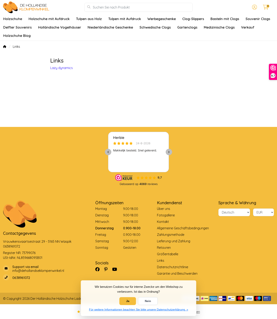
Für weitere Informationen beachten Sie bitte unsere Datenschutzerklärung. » (138, 309)
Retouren (164, 248)
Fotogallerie (166, 215)
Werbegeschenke (161, 19)
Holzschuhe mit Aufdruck (49, 19)
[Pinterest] (107, 269)
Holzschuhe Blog (17, 35)
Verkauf (247, 27)
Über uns (163, 209)
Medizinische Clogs (219, 27)
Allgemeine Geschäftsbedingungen (183, 228)
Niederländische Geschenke (110, 27)
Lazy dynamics (61, 68)
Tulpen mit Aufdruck (124, 19)
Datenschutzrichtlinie (172, 267)
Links (160, 260)
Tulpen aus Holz (89, 19)
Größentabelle (167, 254)
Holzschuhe (12, 19)
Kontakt (163, 222)
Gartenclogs (187, 27)
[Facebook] (99, 269)
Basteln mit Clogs (224, 19)
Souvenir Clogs (258, 19)
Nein (148, 301)
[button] (254, 7)
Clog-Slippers (193, 19)
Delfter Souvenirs (17, 27)
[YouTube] (116, 269)
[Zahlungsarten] (204, 298)
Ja (127, 301)
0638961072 (11, 246)
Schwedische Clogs (155, 27)
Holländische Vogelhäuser (59, 27)
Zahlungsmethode (170, 235)
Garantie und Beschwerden (177, 273)
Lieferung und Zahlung (173, 241)
